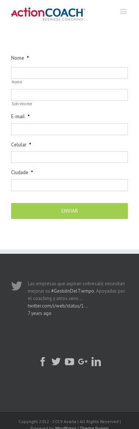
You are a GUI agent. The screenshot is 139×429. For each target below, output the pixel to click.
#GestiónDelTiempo (72, 291)
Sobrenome (21, 103)
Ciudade (22, 173)
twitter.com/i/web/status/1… (58, 306)
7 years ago (40, 313)
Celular (21, 145)
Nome (20, 58)
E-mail (20, 117)
